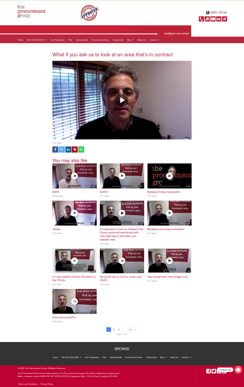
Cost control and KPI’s (64, 317)
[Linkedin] (68, 149)
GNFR (55, 191)
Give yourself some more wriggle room (167, 276)
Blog (129, 40)
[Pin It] (75, 149)
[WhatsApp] (81, 149)
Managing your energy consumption (165, 229)
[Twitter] (62, 149)
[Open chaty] (238, 370)
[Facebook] (55, 149)
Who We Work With (35, 40)
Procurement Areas (100, 40)
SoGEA (104, 191)
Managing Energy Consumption (163, 191)
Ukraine (56, 229)
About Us (142, 40)
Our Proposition (58, 40)
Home (20, 40)
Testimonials (118, 40)
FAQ (70, 40)
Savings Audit (82, 40)
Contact (152, 40)
